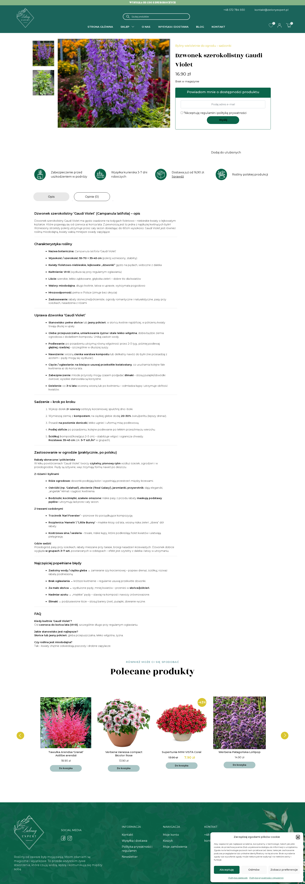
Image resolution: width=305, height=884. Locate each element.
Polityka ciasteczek (238, 877)
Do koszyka (66, 768)
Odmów (253, 869)
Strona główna (100, 26)
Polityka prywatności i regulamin (266, 877)
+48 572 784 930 (234, 9)
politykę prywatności (231, 113)
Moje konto (171, 834)
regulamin (207, 113)
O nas (146, 26)
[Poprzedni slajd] (20, 735)
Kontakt (218, 26)
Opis (51, 196)
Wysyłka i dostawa (173, 26)
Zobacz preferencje (284, 869)
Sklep (125, 26)
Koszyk (168, 840)
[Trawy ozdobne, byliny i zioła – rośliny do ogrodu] (25, 17)
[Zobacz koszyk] (288, 25)
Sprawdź (178, 176)
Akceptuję (227, 869)
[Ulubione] (271, 25)
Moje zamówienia (175, 846)
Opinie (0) (92, 196)
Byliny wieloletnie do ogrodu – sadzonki (203, 45)
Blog (200, 26)
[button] (298, 837)
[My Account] (279, 25)
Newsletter (130, 856)
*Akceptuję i (214, 113)
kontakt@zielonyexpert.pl (271, 9)
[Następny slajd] (284, 735)
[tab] (51, 196)
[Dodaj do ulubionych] (43, 700)
